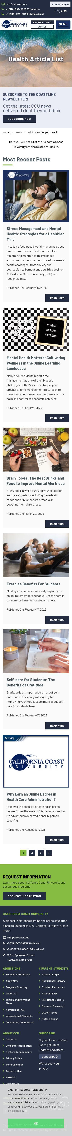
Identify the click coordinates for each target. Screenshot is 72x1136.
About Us (11, 1039)
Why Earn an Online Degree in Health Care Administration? (31, 797)
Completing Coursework (20, 1022)
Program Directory (16, 987)
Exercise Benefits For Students (33, 584)
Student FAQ (49, 993)
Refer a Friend (50, 1018)
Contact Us (12, 1083)
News (19, 132)
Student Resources (53, 987)
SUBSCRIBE (49, 1056)
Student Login (60, 4)
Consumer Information (19, 1045)
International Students (19, 1016)
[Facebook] (54, 10)
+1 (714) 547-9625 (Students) (23, 943)
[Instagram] (65, 10)
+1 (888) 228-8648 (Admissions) (25, 949)
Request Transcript (53, 1006)
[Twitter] (58, 10)
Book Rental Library (53, 980)
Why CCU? (11, 993)
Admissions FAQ (15, 1009)
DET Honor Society (53, 999)
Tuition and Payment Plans (18, 1001)
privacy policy (49, 1102)
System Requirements (19, 1051)
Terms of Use (14, 1071)
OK (36, 1123)
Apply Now (12, 980)
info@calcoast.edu (18, 937)
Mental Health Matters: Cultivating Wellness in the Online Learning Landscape (36, 363)
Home (6, 132)
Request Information (18, 974)
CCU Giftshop (49, 1012)
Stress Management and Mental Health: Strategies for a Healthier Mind (35, 233)
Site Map (11, 1077)
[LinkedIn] (62, 10)
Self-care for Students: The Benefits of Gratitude (31, 682)
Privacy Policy (14, 1058)
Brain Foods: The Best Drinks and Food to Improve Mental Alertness (36, 481)
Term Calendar (14, 1064)
